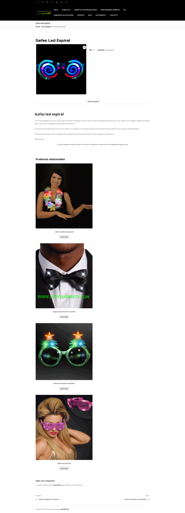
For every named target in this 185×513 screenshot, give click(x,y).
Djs (125, 10)
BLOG (90, 15)
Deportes (80, 15)
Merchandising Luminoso (110, 10)
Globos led (66, 10)
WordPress (65, 509)
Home (38, 27)
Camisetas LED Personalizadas (85, 10)
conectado (57, 485)
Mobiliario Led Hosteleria (64, 15)
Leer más (64, 237)
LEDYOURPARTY (100, 15)
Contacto (114, 15)
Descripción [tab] (93, 101)
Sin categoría (46, 27)
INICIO (56, 10)
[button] (84, 47)
